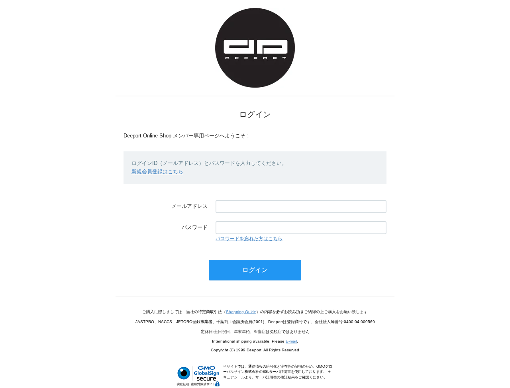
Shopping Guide (241, 312)
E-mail (291, 341)
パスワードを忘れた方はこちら (249, 238)
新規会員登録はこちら (157, 171)
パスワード (195, 227)
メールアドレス (189, 206)
